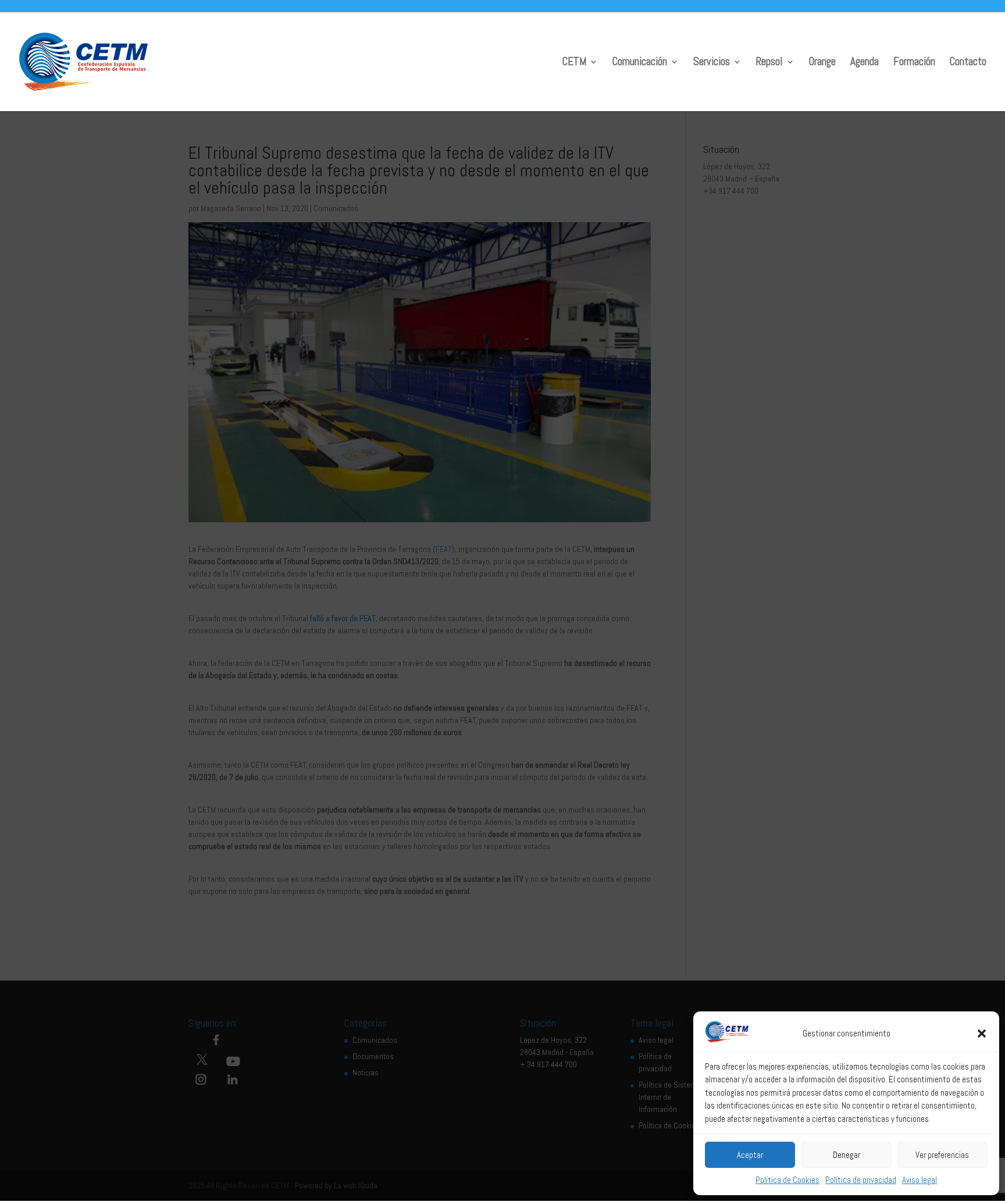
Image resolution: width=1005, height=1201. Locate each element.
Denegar (846, 1154)
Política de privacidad (860, 1179)
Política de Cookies (787, 1179)
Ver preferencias (942, 1154)
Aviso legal (919, 1179)
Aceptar (750, 1154)
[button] (982, 1033)
